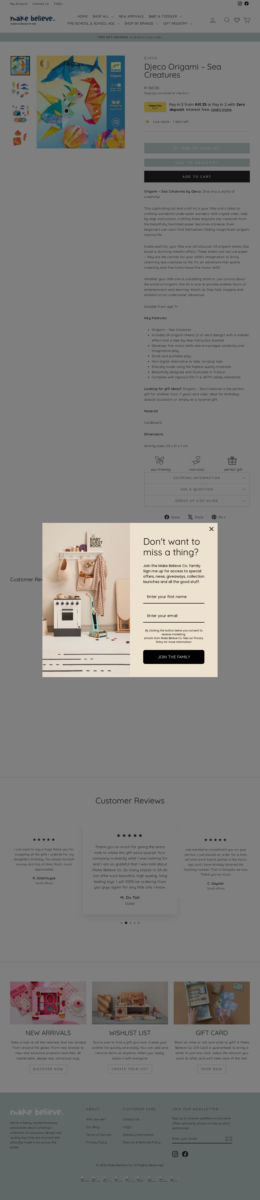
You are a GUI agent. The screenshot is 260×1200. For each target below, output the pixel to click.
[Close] (211, 529)
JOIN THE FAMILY (174, 656)
